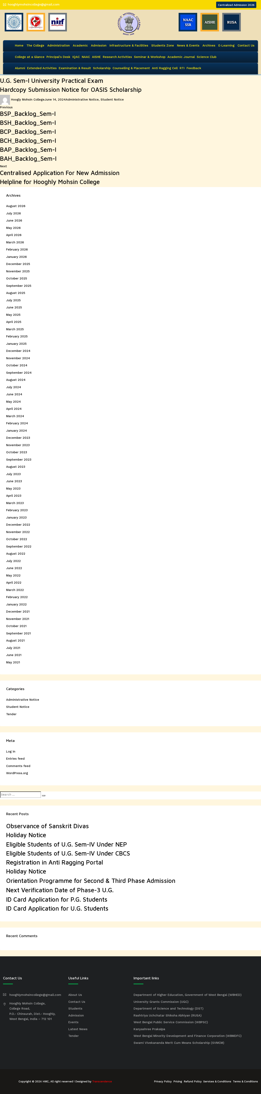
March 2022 (15, 590)
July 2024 (13, 387)
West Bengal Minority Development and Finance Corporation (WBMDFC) (188, 1036)
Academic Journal (181, 57)
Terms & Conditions (245, 1081)
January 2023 (16, 517)
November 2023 (18, 445)
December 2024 (18, 351)
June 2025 (14, 307)
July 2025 (13, 300)
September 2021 (18, 633)
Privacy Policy (163, 1081)
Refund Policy (193, 1081)
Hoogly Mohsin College (27, 99)
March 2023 (15, 503)
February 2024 (17, 423)
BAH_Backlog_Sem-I (28, 158)
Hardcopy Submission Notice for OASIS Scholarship (71, 89)
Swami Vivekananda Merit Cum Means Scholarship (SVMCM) (179, 1043)
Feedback (194, 68)
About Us (75, 995)
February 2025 (17, 336)
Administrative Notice (82, 99)
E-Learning (226, 45)
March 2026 (15, 242)
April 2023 (13, 496)
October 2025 (16, 278)
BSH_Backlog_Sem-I (28, 122)
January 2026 (16, 257)
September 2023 (18, 459)
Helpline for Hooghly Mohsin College (50, 181)
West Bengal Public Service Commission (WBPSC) (171, 1022)
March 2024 (15, 416)
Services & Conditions (217, 1081)
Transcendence (102, 1081)
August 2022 (15, 553)
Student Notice (112, 99)
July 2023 (13, 474)
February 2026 (17, 249)
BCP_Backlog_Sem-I (28, 131)
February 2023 (17, 510)
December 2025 (18, 264)
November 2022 (18, 532)
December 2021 (18, 611)
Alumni (20, 68)
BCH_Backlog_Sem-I (28, 140)
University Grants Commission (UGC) (161, 1002)
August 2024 (15, 380)
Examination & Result (75, 68)
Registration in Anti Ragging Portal (54, 862)
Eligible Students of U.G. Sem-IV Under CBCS (68, 853)
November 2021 (17, 619)
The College (35, 45)
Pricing (177, 1081)
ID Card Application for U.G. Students (57, 908)
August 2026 (15, 206)
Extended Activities (42, 68)
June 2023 (14, 481)
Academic (80, 45)
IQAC (76, 57)
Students (75, 1008)
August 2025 (15, 293)
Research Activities (117, 57)
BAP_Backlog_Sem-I (28, 149)
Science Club (206, 57)
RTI (182, 68)
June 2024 (14, 394)
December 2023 (18, 438)
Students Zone (162, 45)
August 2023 (15, 467)
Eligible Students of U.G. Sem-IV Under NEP (66, 844)
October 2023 (16, 452)
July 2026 (13, 213)
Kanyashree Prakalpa (149, 1029)
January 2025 (16, 344)
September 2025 (18, 286)
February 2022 (17, 597)
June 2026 (14, 220)
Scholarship (102, 68)
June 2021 (13, 655)
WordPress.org (17, 773)
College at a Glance (29, 57)
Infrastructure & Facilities (128, 45)
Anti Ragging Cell (165, 68)
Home (19, 45)
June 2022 (14, 568)
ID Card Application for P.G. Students (56, 899)
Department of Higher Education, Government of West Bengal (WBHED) (188, 995)
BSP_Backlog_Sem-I (28, 113)
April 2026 (13, 235)
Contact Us (246, 45)
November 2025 (18, 271)
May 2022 (13, 575)
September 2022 (18, 546)
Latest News (77, 1029)
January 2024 (16, 430)
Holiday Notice (26, 834)
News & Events (188, 45)
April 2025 (13, 322)
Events (73, 1022)
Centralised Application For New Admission (59, 172)
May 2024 (13, 401)
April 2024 (14, 409)
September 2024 (19, 373)
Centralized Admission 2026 (236, 5)
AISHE (96, 57)
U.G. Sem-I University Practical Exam (51, 80)
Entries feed (15, 758)
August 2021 (15, 640)
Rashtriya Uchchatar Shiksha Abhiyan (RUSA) (168, 1015)
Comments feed (18, 766)
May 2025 (13, 315)
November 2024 (18, 358)
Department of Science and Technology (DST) (168, 1008)
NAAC (86, 57)
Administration (58, 45)
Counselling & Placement (131, 68)
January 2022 (16, 604)
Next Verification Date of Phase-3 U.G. (60, 889)
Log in (10, 751)
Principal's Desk (58, 57)
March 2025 (15, 329)
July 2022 (13, 561)
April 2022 (13, 582)
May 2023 (13, 488)
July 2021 (13, 648)
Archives (208, 45)
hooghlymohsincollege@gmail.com (34, 4)
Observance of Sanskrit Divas (47, 825)
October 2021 (16, 626)
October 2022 (16, 539)
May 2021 (13, 662)
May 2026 (13, 228)
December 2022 (18, 524)
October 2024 (16, 365)
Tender (11, 714)
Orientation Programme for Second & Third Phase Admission (90, 880)
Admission (98, 45)
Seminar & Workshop (149, 57)
